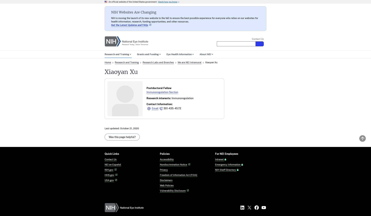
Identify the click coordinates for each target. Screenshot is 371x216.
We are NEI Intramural (189, 62)
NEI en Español (113, 164)
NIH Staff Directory (226, 170)
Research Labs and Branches (158, 62)
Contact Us (258, 39)
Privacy (164, 170)
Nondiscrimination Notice (173, 164)
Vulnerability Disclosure (173, 190)
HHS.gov (109, 175)
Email (155, 108)
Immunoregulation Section (162, 92)
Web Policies (167, 185)
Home (108, 62)
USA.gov (109, 180)
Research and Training (127, 62)
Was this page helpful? (122, 137)
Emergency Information (228, 164)
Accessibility (167, 159)
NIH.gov (109, 170)
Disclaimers (166, 180)
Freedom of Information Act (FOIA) (178, 175)
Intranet (219, 159)
